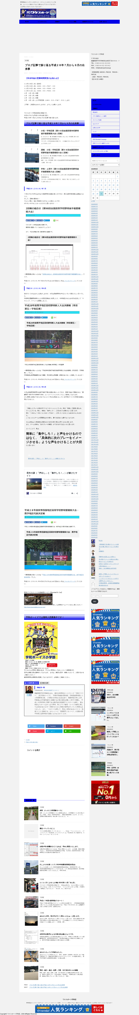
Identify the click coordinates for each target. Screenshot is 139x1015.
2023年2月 (94, 299)
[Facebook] (30, 695)
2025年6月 (94, 236)
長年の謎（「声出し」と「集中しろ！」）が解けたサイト (46, 458)
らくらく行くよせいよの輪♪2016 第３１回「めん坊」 (58, 882)
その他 (28, 739)
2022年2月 (94, 326)
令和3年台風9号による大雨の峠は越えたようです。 (57, 934)
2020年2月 (94, 381)
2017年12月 (94, 440)
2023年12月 (94, 277)
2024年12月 (94, 249)
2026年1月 (94, 220)
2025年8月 (94, 231)
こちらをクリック (69, 281)
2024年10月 (94, 254)
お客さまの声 (96, 127)
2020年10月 (94, 363)
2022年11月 (94, 306)
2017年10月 (94, 444)
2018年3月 (94, 433)
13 (109, 185)
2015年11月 (94, 496)
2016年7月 (94, 478)
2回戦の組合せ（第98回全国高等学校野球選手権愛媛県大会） (62, 274)
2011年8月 (94, 528)
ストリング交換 (97, 120)
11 (101, 185)
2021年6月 (94, 345)
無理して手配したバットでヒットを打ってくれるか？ (113, 734)
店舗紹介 (57, 21)
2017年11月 (94, 442)
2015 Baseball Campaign (99, 139)
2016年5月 (94, 483)
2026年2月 (94, 218)
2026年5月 (94, 211)
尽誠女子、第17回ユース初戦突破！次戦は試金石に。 (113, 752)
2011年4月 (94, 537)
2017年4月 (94, 458)
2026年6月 (94, 209)
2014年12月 (94, 521)
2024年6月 (94, 263)
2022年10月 (94, 308)
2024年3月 (94, 270)
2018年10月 (94, 417)
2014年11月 (94, 524)
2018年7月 (94, 424)
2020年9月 (94, 365)
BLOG (27, 21)
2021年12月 (94, 331)
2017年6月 (94, 453)
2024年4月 (94, 267)
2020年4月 (94, 376)
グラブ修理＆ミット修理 (99, 116)
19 (105, 189)
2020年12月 (94, 358)
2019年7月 (94, 397)
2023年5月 (94, 292)
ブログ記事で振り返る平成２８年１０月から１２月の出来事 (48, 987)
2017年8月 (94, 449)
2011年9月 (94, 526)
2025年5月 (94, 238)
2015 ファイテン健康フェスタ (101, 143)
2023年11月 (94, 279)
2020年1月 (94, 383)
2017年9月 (94, 446)
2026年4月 (94, 213)
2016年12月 (94, 467)
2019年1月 (94, 410)
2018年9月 (94, 419)
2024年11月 (94, 252)
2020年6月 (94, 372)
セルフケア (96, 124)
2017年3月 (94, 460)
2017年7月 (94, 451)
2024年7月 (94, 261)
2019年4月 (94, 403)
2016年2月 (94, 490)
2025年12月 (94, 222)
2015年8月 (94, 503)
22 (117, 189)
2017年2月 (94, 462)
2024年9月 (94, 256)
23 (93, 193)
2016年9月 (94, 474)
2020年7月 (94, 369)
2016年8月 (94, 476)
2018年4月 (94, 431)
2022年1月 (94, 329)
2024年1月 (94, 274)
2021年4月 (94, 349)
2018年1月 (94, 437)
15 (117, 185)
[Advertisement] (69, 38)
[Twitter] (28, 695)
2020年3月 (94, 379)
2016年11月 (94, 469)
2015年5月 (94, 510)
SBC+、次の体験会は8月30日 (107, 568)
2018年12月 (94, 412)
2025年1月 (94, 247)
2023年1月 (94, 301)
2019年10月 (94, 390)
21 (113, 189)
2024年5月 (94, 265)
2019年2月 (94, 408)
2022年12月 (94, 304)
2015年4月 (94, 512)
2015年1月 (94, 519)
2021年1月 (94, 356)
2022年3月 (94, 324)
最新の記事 (45, 683)
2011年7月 (94, 530)
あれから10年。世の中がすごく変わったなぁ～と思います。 (60, 916)
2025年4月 (94, 240)
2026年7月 (94, 206)
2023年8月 (94, 286)
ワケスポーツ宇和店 (69, 999)
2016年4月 (94, 485)
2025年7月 (94, 233)
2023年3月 (94, 297)
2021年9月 (94, 338)
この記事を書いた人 (32, 683)
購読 (94, 601)
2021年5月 (94, 347)
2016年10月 (94, 471)
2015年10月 (94, 499)
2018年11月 (94, 415)
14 (113, 185)
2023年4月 (94, 295)
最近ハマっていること (47, 828)
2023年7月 (94, 288)
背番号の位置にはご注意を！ (107, 556)
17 (97, 189)
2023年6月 (94, 290)
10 (97, 185)
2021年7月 (94, 342)
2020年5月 (94, 374)
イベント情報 (72, 21)
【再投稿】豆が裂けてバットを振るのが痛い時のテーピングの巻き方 (109, 547)
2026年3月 (94, 215)
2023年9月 (94, 283)
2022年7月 (94, 315)
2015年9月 (94, 501)
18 (101, 189)
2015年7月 (94, 505)
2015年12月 (94, 494)
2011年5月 (94, 535)
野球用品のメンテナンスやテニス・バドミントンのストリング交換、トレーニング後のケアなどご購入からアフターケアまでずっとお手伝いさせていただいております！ (69, 1002)
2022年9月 (94, 311)
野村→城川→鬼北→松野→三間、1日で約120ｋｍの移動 (59, 970)
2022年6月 (94, 317)
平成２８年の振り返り (32, 742)
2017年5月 (94, 456)
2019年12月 (94, 385)
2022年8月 (94, 313)
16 (93, 189)
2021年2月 (94, 354)
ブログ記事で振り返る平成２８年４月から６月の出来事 (47, 985)
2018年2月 (94, 435)
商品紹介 (95, 112)
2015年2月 (94, 517)
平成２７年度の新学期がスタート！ (52, 900)
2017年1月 (94, 465)
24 (97, 193)
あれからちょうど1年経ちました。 (51, 952)
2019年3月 (94, 406)
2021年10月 (94, 335)
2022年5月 (94, 320)
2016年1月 (94, 492)
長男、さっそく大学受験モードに (51, 810)
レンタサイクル (42, 21)
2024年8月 (94, 258)
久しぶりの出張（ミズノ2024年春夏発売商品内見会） (58, 864)
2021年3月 (94, 351)
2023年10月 (94, 281)
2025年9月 (94, 229)
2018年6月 (94, 426)
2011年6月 (94, 533)
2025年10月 (94, 227)
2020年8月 (94, 367)
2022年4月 (94, 322)
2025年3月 (94, 243)
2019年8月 (94, 394)
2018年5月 (94, 428)
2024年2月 (94, 272)
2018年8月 (94, 422)
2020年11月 (94, 360)
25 (101, 193)
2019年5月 (94, 401)
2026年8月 (94, 204)
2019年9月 (94, 392)
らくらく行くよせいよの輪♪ (100, 151)
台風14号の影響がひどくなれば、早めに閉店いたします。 (59, 846)
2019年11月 (94, 388)
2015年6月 (94, 508)
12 (105, 185)
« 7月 (93, 201)
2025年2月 (94, 245)
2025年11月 (94, 224)
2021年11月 (94, 333)
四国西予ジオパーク (87, 21)
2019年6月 (94, 399)
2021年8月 (94, 340)
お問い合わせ (103, 21)
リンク (94, 131)
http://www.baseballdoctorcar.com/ (34, 607)
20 (109, 189)
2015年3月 (94, 514)
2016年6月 (94, 480)
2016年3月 (94, 487)
